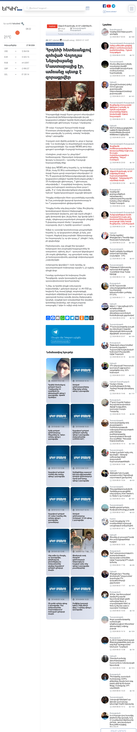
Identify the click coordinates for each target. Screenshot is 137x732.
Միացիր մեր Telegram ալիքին (66, 337)
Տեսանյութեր (111, 11)
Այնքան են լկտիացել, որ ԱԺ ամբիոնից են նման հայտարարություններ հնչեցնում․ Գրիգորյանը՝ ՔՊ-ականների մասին (75, 26)
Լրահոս (107, 24)
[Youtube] (109, 6)
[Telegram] (113, 6)
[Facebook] (104, 6)
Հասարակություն (79, 28)
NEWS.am (81, 146)
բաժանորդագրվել (60, 341)
